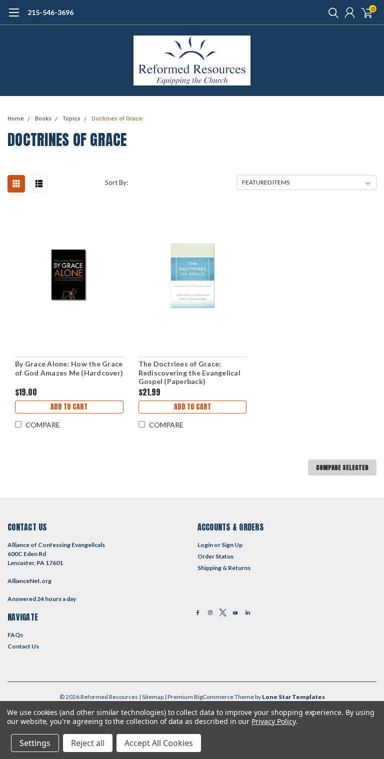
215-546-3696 (51, 12)
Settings (35, 743)
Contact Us (23, 646)
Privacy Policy (273, 721)
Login (205, 544)
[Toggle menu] (14, 17)
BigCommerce (214, 696)
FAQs (15, 634)
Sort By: (116, 182)
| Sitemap (151, 696)
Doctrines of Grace (117, 119)
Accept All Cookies (158, 743)
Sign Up (232, 544)
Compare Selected (342, 467)
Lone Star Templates (293, 696)
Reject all (87, 743)
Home (16, 119)
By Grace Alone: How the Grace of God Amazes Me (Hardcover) (69, 368)
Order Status (216, 556)
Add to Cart (69, 407)
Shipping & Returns (224, 568)
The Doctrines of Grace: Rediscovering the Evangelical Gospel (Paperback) (189, 373)
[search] (331, 12)
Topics (71, 119)
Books (43, 119)
